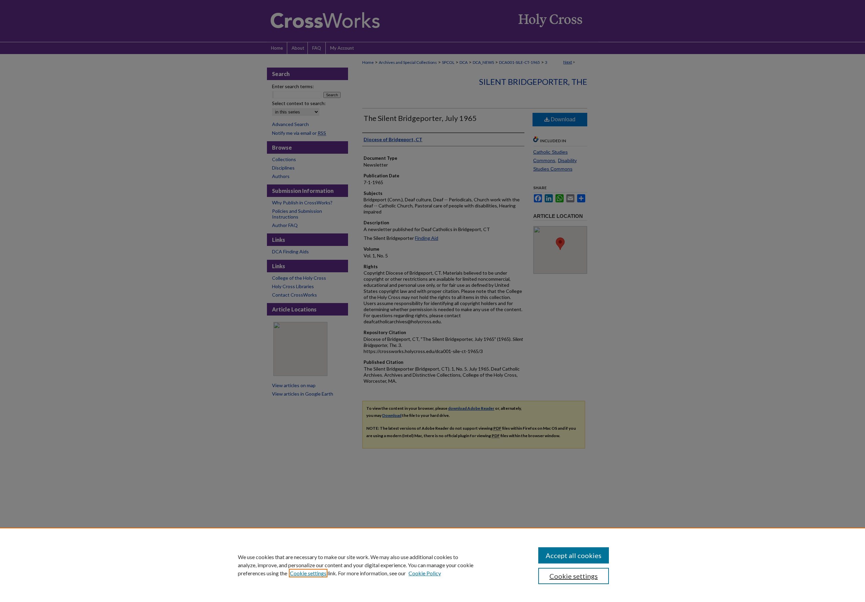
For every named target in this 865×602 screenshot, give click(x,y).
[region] (432, 565)
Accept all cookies (573, 555)
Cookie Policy (425, 573)
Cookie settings (308, 573)
